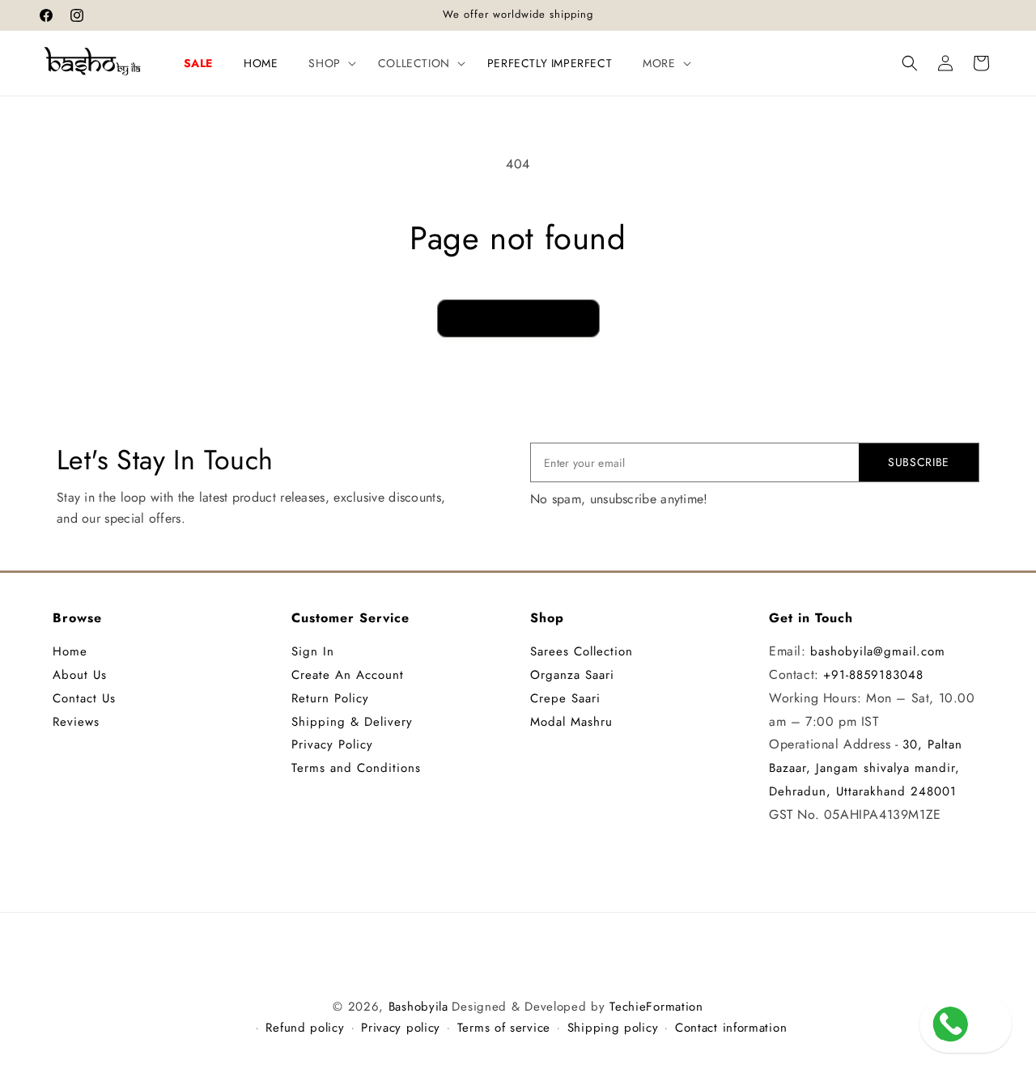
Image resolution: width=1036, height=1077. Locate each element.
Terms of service (503, 1028)
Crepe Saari (565, 698)
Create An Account (347, 675)
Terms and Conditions (356, 768)
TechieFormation (656, 1007)
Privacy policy (400, 1028)
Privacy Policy (332, 744)
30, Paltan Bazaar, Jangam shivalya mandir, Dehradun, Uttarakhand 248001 (865, 768)
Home (70, 651)
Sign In (312, 651)
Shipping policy (613, 1028)
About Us (80, 675)
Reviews (76, 722)
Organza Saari (572, 675)
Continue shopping (518, 318)
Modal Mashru (571, 722)
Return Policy (330, 698)
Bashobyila (418, 1007)
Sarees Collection (581, 651)
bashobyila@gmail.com (877, 651)
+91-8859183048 (873, 675)
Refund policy (304, 1028)
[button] (327, 63)
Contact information (731, 1028)
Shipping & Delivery (352, 722)
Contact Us (84, 698)
